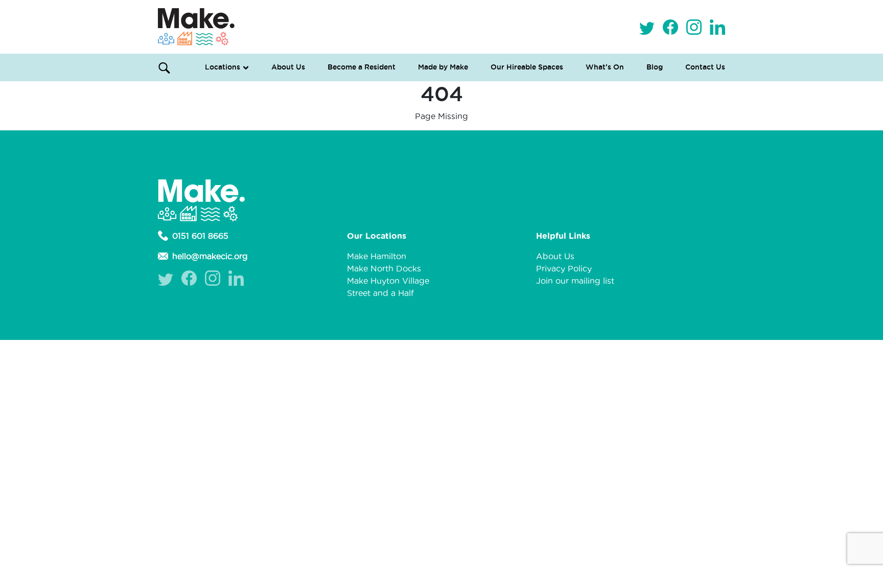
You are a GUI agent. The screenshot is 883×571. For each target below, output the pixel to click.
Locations (222, 67)
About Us (288, 67)
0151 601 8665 (200, 235)
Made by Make (443, 67)
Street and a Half (380, 293)
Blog (654, 67)
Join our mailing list (575, 280)
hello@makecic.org (210, 256)
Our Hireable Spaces (527, 67)
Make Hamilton (376, 256)
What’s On (605, 67)
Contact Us (705, 67)
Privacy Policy (564, 268)
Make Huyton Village (388, 280)
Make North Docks (384, 268)
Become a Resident (362, 67)
